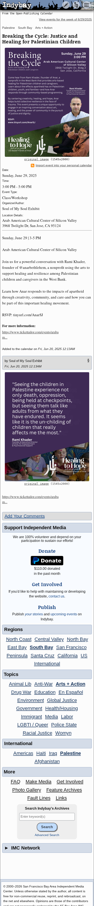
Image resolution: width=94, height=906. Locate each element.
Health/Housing (61, 708)
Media (51, 716)
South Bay (25, 27)
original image (36, 159)
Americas (23, 753)
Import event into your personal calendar (64, 165)
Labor (67, 716)
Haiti (41, 753)
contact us (56, 596)
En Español (71, 692)
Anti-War (43, 684)
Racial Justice (37, 733)
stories (34, 614)
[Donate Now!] (47, 561)
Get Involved (70, 781)
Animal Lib (20, 684)
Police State (64, 724)
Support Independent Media (35, 527)
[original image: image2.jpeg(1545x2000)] (47, 102)
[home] (41, 5)
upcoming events (63, 614)
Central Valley (49, 639)
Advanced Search (47, 835)
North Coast (18, 639)
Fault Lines (38, 798)
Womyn (63, 733)
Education (45, 692)
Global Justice (62, 700)
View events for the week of (65, 19)
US (84, 655)
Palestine (8, 27)
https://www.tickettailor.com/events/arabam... (30, 335)
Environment (30, 700)
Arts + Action (43, 27)
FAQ (15, 781)
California (67, 655)
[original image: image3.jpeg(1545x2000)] (47, 426)
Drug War (21, 692)
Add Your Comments (25, 516)
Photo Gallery (26, 790)
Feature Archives (64, 790)
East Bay (17, 647)
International (47, 663)
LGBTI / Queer (32, 724)
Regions (13, 629)
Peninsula (17, 655)
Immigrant (31, 716)
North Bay (77, 639)
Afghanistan (47, 761)
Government (29, 708)
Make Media (38, 781)
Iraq (53, 753)
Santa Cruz (42, 655)
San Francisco (71, 647)
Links (61, 798)
